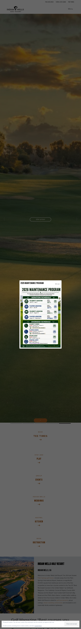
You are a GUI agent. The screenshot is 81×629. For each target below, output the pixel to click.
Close (58, 284)
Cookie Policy (38, 626)
